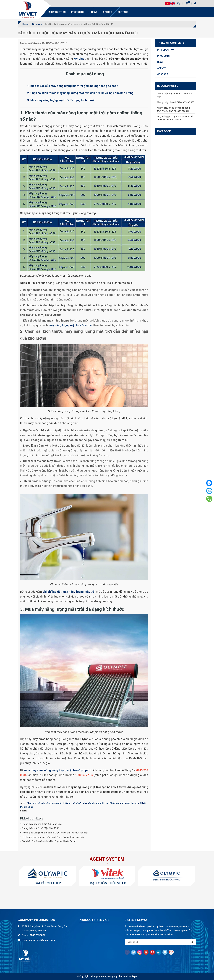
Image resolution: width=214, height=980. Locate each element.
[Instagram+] (139, 952)
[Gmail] (171, 952)
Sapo (134, 976)
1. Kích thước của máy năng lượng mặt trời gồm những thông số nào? (72, 85)
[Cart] (187, 3)
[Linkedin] (158, 952)
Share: (23, 810)
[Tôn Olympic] (47, 876)
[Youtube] (146, 952)
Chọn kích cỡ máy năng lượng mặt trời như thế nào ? (54, 803)
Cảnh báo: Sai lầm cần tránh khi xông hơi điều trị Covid (49, 841)
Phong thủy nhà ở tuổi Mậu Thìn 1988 (40, 828)
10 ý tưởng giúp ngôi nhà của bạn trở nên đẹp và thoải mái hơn (53, 837)
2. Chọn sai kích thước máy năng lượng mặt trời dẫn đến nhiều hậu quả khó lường (80, 93)
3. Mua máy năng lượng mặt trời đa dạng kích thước (61, 100)
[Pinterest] (152, 952)
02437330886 (38, 935)
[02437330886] (209, 499)
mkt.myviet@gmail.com (42, 940)
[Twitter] (133, 952)
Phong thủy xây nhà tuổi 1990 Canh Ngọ (42, 824)
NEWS (94, 12)
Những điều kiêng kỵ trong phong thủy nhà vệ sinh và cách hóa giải (55, 832)
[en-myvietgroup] (28, 9)
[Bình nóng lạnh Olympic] (166, 876)
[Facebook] (209, 483)
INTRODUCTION (57, 12)
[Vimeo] (164, 952)
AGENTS (107, 12)
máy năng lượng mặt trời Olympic (71, 325)
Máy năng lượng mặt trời (96, 803)
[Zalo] (209, 491)
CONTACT (122, 12)
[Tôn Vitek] (107, 876)
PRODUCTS (77, 12)
